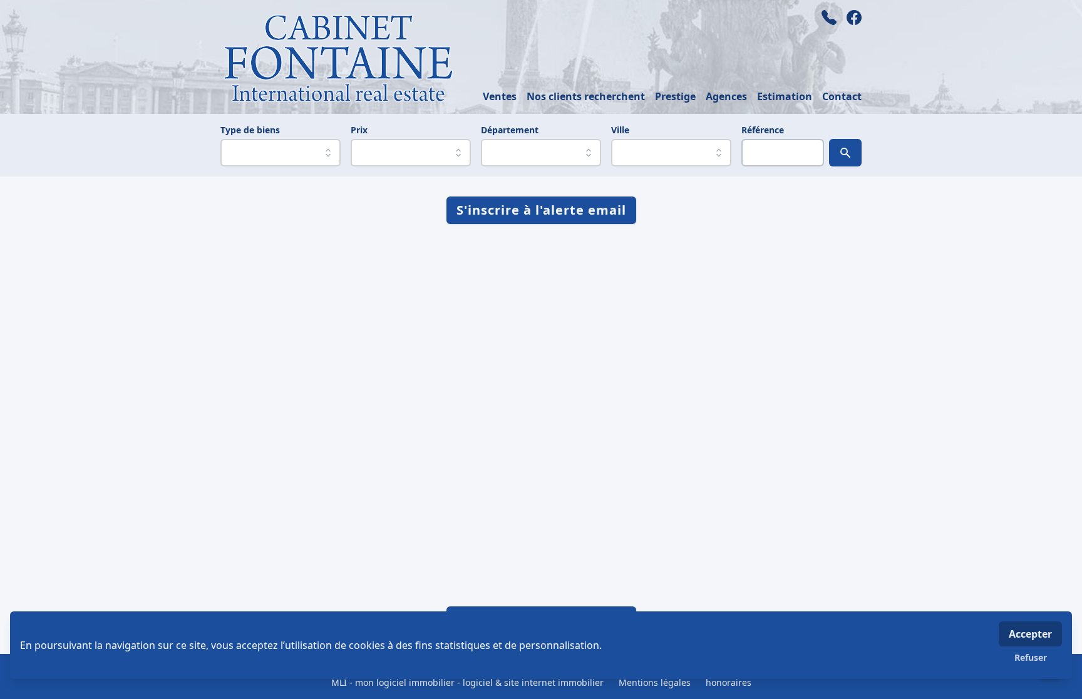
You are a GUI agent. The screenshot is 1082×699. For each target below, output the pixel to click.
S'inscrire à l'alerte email (541, 210)
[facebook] (854, 17)
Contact (842, 96)
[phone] (829, 17)
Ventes (500, 96)
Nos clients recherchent (586, 96)
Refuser (1030, 657)
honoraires (728, 682)
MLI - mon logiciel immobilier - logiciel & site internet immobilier (467, 682)
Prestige (675, 96)
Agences (726, 96)
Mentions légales (655, 682)
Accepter (1030, 634)
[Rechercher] (845, 152)
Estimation (784, 96)
